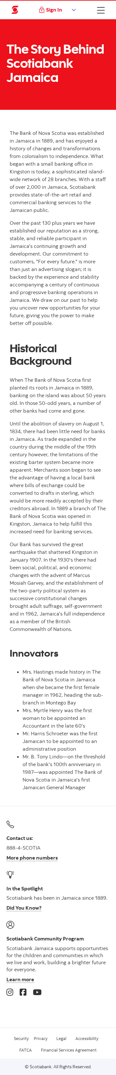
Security (21, 1038)
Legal (61, 1038)
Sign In (54, 9)
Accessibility (86, 1038)
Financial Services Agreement (69, 1050)
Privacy (40, 1038)
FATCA (25, 1050)
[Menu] (101, 10)
